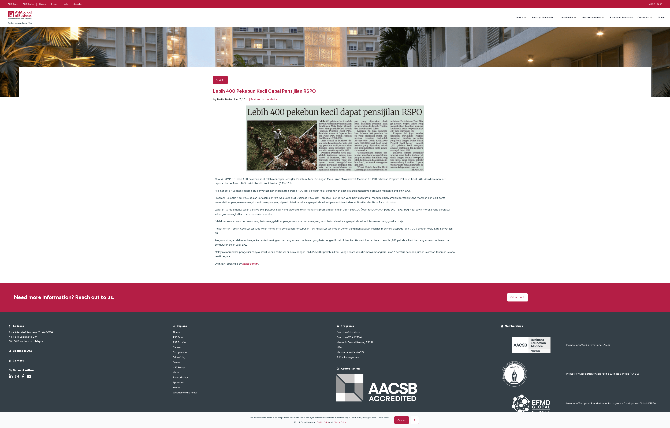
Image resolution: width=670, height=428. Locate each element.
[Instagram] (17, 376)
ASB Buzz (13, 4)
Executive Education (621, 17)
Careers (42, 4)
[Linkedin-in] (11, 376)
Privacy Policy (339, 422)
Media (65, 4)
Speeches (77, 4)
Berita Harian (250, 263)
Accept (401, 420)
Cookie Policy (323, 422)
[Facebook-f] (23, 376)
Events (54, 4)
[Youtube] (29, 376)
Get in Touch (655, 4)
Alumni (661, 17)
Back (221, 79)
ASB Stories (28, 4)
